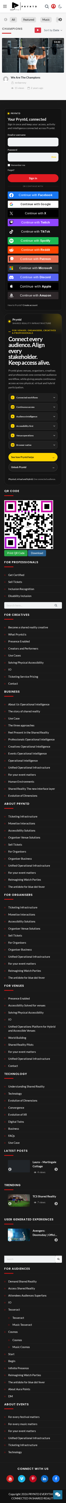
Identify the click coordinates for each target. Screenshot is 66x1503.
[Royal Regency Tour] (53, 1166)
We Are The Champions (25, 77)
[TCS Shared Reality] (19, 1200)
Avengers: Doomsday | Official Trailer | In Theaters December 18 (45, 1233)
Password (12, 149)
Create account (30, 305)
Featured (28, 19)
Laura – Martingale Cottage (24, 1164)
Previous (6, 20)
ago (37, 88)
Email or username (16, 134)
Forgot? (11, 170)
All (13, 19)
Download (37, 553)
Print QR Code (16, 553)
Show (53, 157)
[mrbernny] (5, 79)
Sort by (51, 30)
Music (46, 19)
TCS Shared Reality (44, 1196)
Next (60, 20)
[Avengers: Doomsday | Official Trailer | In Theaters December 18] (19, 1235)
